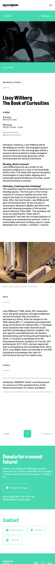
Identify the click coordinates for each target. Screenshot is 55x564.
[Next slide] (49, 262)
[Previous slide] (5, 262)
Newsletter (8, 561)
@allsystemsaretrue (12, 135)
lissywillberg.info (10, 132)
